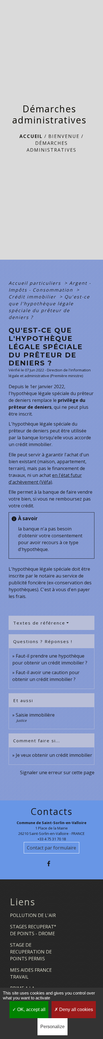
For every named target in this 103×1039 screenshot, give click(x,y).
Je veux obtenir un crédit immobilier (54, 755)
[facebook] (51, 863)
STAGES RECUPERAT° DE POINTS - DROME (33, 930)
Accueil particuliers (36, 283)
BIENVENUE (64, 136)
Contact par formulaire (51, 848)
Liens (22, 901)
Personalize (52, 1026)
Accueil (31, 136)
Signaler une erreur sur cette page (57, 772)
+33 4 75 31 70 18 (51, 838)
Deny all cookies (75, 1009)
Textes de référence (39, 623)
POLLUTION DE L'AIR (33, 915)
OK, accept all (30, 1009)
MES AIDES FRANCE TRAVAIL (31, 973)
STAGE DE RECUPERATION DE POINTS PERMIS (31, 952)
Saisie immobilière (35, 715)
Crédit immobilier (33, 297)
